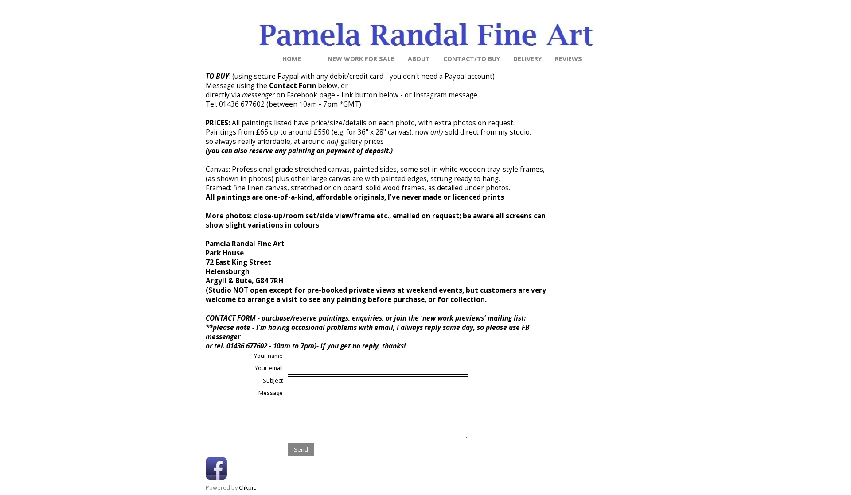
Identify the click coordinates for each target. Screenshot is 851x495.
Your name (268, 356)
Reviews (568, 58)
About (419, 58)
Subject (273, 380)
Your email (269, 368)
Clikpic (247, 487)
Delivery (527, 58)
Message (270, 393)
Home (291, 58)
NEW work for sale (361, 58)
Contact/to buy (471, 58)
